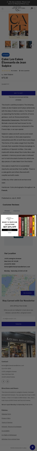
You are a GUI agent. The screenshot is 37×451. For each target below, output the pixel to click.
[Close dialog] (35, 215)
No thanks (9, 232)
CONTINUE (9, 229)
